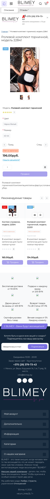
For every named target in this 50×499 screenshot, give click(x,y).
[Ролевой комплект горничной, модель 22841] (25, 69)
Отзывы (24, 10)
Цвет (6, 118)
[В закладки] (15, 215)
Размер (7, 130)
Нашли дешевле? (11, 160)
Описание (9, 10)
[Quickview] (9, 215)
